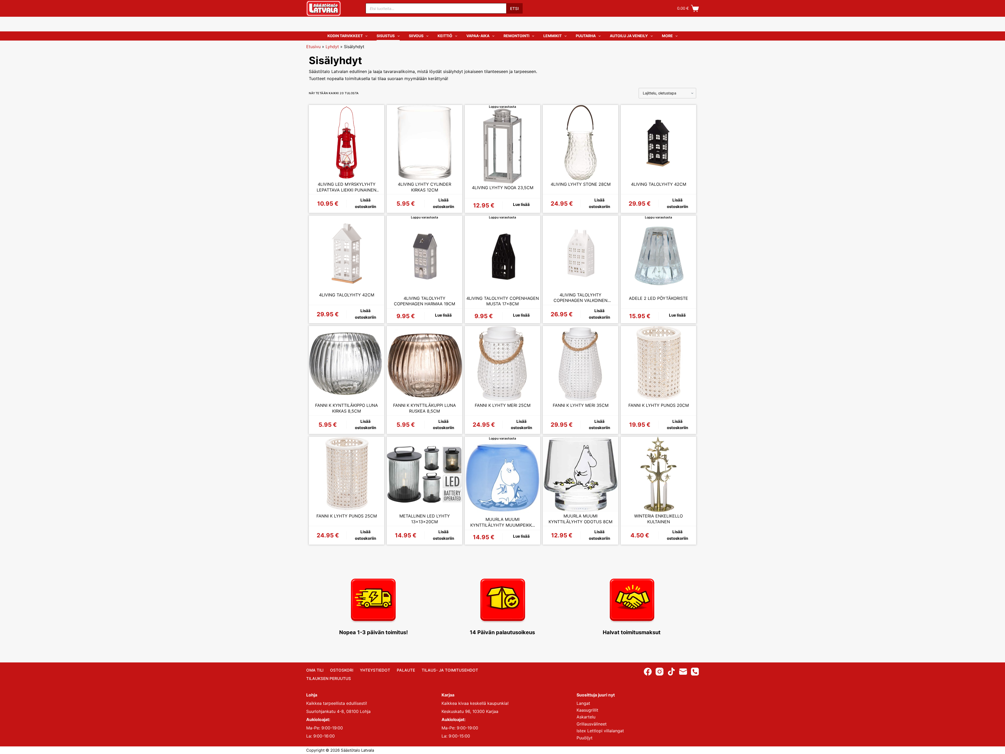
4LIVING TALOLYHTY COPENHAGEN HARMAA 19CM (424, 301)
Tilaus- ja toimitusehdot (450, 670)
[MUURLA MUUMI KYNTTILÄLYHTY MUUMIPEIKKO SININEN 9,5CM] (502, 477)
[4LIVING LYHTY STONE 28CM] (580, 142)
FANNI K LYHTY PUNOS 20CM (658, 405)
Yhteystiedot (375, 670)
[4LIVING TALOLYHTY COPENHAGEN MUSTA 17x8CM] (502, 256)
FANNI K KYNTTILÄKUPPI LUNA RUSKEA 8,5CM (424, 408)
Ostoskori (341, 670)
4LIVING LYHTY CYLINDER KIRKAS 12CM (424, 187)
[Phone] (695, 672)
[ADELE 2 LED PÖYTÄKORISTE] (658, 256)
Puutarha (586, 35)
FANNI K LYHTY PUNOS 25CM (346, 516)
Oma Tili (314, 670)
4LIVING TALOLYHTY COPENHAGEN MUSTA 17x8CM (502, 301)
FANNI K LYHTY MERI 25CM (503, 405)
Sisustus (386, 35)
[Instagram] (659, 672)
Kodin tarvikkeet (345, 35)
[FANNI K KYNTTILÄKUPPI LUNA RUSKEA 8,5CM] (424, 363)
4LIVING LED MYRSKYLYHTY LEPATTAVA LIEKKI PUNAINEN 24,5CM (346, 187)
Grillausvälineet (592, 724)
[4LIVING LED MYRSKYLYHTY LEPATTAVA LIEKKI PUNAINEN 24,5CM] (346, 142)
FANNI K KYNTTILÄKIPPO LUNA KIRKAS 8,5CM (346, 408)
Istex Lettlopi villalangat (600, 730)
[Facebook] (648, 672)
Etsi (514, 8)
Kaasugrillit (587, 710)
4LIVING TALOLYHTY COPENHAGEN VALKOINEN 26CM (580, 297)
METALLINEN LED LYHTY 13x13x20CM (424, 518)
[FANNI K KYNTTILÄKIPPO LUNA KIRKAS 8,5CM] (346, 363)
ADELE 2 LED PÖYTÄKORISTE (658, 298)
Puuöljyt (585, 737)
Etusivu (313, 46)
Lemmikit (552, 35)
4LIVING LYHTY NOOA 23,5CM (502, 187)
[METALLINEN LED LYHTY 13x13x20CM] (424, 474)
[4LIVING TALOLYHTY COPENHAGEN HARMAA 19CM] (424, 256)
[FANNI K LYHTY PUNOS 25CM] (346, 474)
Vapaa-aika (477, 35)
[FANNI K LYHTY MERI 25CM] (502, 363)
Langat (583, 703)
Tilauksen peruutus (328, 678)
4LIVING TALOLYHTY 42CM (658, 184)
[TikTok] (671, 672)
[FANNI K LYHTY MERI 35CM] (580, 363)
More (667, 35)
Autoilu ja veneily (629, 35)
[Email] (683, 672)
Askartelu (586, 716)
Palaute (406, 670)
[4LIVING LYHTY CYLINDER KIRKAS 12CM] (424, 142)
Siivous (416, 35)
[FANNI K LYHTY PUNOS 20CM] (658, 363)
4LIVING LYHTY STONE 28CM (581, 184)
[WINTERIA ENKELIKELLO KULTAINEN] (658, 474)
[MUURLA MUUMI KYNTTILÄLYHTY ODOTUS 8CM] (580, 474)
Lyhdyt (332, 46)
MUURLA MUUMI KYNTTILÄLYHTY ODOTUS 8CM (580, 518)
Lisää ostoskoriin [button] (365, 203)
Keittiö (445, 35)
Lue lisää (521, 204)
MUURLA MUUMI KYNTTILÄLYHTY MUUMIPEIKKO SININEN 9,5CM (502, 522)
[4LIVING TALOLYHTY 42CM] (658, 142)
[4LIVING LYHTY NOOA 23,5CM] (502, 146)
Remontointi (516, 35)
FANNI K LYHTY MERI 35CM (580, 405)
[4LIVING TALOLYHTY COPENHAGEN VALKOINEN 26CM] (580, 253)
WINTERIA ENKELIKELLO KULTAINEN (658, 518)
